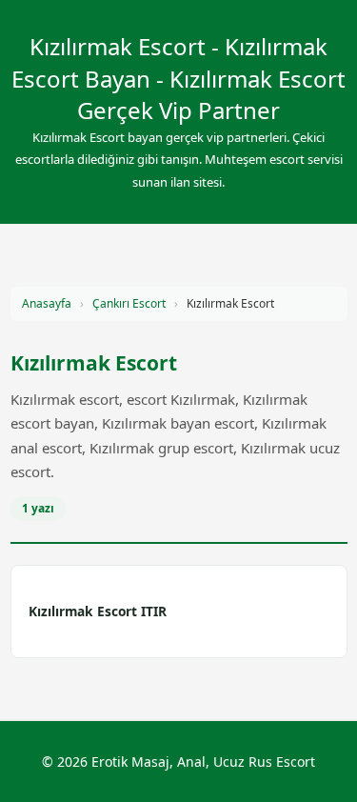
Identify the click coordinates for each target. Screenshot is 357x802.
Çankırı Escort (129, 303)
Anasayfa (46, 303)
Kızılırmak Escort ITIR (98, 611)
